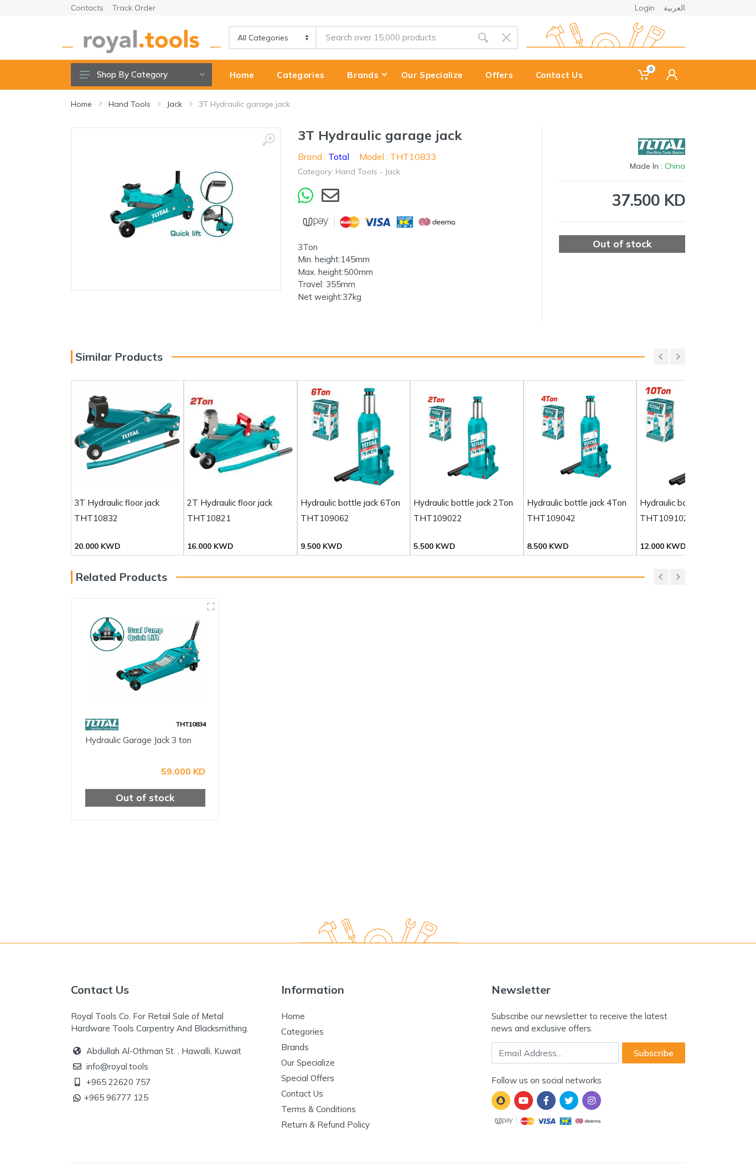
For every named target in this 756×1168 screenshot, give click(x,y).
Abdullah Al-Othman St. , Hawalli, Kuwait (163, 1051)
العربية (674, 8)
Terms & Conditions (318, 1109)
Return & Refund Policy (325, 1124)
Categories (302, 1031)
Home (81, 104)
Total (338, 156)
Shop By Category (132, 74)
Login (645, 8)
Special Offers (307, 1078)
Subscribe (654, 1052)
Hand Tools (129, 104)
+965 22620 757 (118, 1082)
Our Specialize (308, 1062)
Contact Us (302, 1093)
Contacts (87, 8)
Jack (174, 104)
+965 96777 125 (116, 1097)
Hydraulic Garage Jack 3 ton (138, 740)
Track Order (134, 8)
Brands (295, 1047)
